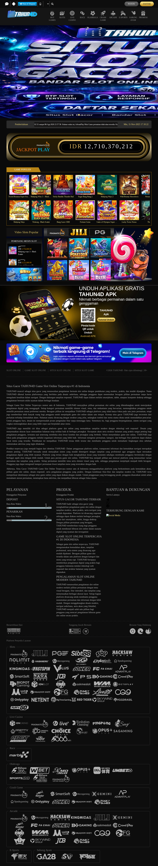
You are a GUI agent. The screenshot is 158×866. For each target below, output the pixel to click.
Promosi (143, 17)
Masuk (131, 4)
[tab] (57, 232)
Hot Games (52, 18)
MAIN (21, 185)
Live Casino (72, 18)
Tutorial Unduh (106, 319)
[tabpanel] (79, 71)
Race (82, 17)
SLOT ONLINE (13, 370)
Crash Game (103, 18)
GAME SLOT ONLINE (35, 370)
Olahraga (92, 17)
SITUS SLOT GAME (84, 370)
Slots (62, 17)
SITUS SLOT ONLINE (60, 370)
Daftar (147, 4)
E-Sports (123, 17)
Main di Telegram (28, 4)
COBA (59, 245)
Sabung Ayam (133, 18)
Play (44, 149)
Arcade (113, 17)
